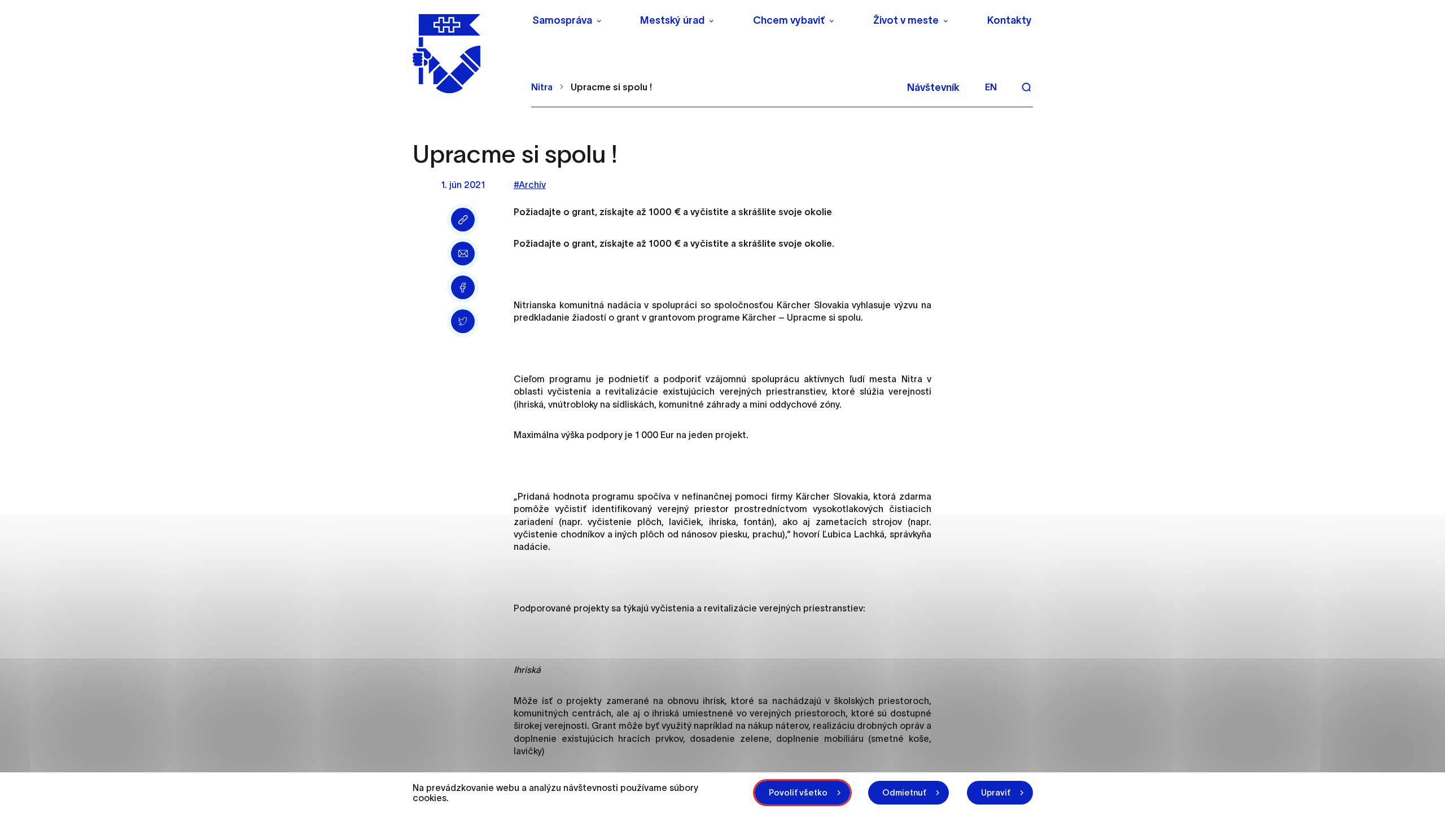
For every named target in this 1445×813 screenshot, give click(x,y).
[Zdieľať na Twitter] (463, 321)
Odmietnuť (904, 792)
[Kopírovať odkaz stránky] (463, 219)
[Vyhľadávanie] (1026, 87)
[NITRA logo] (465, 53)
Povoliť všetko (798, 792)
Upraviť (995, 792)
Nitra (542, 87)
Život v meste (906, 20)
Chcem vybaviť (789, 20)
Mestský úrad (672, 20)
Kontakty (1009, 20)
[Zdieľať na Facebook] (463, 287)
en (991, 87)
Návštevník (933, 87)
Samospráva (562, 20)
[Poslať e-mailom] (463, 253)
